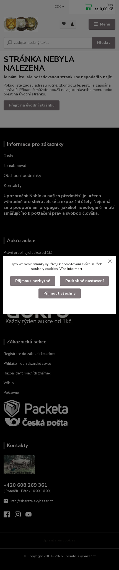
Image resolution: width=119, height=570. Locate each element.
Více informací (71, 269)
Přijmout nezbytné (32, 280)
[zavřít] (109, 261)
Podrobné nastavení (84, 280)
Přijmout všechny (59, 293)
